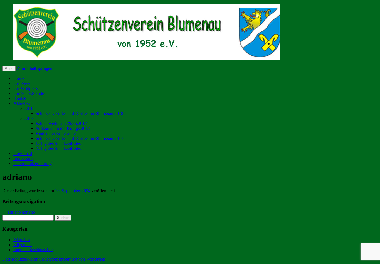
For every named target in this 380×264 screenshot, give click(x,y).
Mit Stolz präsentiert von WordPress (73, 259)
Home (18, 78)
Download (22, 153)
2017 (28, 118)
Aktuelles (21, 103)
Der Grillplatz (25, 88)
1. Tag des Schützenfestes (58, 143)
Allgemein (22, 244)
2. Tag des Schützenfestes (58, 148)
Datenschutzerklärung (32, 163)
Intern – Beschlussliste (33, 249)
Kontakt (20, 98)
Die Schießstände (28, 93)
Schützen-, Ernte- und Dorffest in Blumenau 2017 (79, 138)
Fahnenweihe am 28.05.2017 (61, 123)
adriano (11, 212)
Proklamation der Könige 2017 (63, 128)
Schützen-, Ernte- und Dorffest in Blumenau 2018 (79, 113)
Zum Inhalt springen (34, 68)
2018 (28, 108)
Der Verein (23, 83)
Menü (8, 68)
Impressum (23, 158)
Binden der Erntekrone (56, 133)
